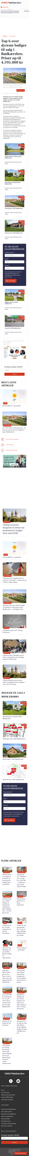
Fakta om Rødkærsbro (7, 1116)
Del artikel (19, 90)
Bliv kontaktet (10, 281)
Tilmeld (14, 374)
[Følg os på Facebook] (11, 1081)
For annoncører (5, 1092)
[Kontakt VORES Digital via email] (18, 1081)
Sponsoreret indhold (6, 1126)
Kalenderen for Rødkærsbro (8, 1114)
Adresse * (7, 265)
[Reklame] (14, 352)
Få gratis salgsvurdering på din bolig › (13, 162)
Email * (7, 259)
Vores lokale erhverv (6, 1111)
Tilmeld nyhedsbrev (20, 1153)
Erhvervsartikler (5, 1119)
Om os (3, 1090)
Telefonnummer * (9, 252)
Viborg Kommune (6, 1121)
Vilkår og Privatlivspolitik (8, 1095)
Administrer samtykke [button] (7, 1099)
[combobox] (4, 808)
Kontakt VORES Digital (7, 1097)
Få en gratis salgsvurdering (8, 1123)
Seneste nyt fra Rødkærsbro (8, 1109)
